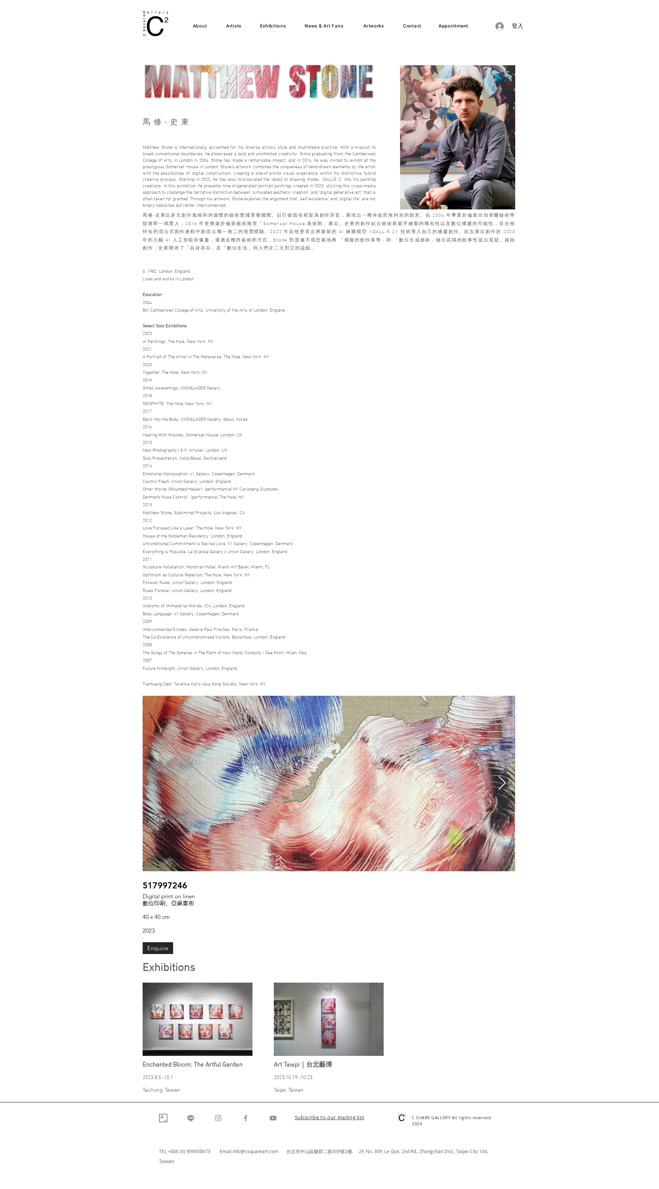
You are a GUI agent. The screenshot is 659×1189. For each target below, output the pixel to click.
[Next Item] (502, 783)
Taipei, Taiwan (289, 1090)
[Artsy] (163, 1118)
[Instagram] (218, 1118)
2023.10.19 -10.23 (293, 1078)
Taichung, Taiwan (161, 1090)
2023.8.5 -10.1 (158, 1078)
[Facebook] (245, 1118)
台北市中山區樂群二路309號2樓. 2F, (326, 1151)
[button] (330, 1118)
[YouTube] (273, 1118)
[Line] (190, 1118)
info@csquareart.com (255, 1151)
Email (226, 1151)
